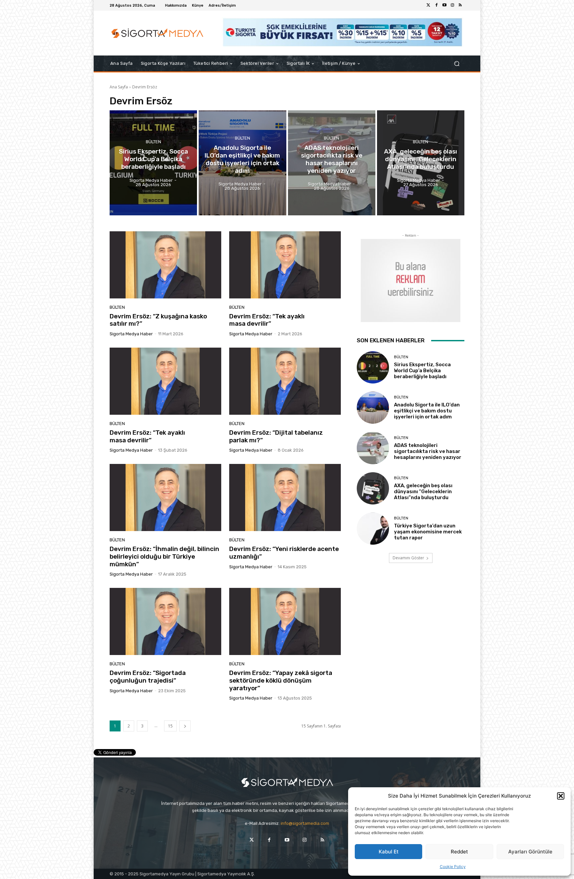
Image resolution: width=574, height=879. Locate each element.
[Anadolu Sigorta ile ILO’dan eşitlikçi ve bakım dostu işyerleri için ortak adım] (242, 162)
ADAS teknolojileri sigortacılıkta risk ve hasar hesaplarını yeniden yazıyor (427, 451)
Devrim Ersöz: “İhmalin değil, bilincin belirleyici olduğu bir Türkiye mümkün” (164, 556)
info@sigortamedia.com (305, 823)
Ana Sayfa (119, 87)
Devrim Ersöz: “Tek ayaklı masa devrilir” (267, 320)
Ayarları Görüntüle (530, 851)
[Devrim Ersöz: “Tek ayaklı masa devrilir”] (285, 264)
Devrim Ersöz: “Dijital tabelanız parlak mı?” (276, 436)
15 (170, 726)
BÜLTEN (153, 142)
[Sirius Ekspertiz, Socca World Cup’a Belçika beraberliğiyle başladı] (153, 162)
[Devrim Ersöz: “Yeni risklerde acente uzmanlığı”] (285, 497)
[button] (560, 796)
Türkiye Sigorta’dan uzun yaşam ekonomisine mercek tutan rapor (428, 532)
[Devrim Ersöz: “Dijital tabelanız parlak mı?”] (285, 381)
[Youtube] (444, 5)
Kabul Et (389, 851)
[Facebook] (436, 5)
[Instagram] (452, 5)
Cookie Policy (453, 866)
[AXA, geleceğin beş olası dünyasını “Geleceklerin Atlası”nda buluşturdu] (420, 162)
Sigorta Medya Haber (131, 333)
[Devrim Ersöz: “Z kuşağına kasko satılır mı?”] (165, 264)
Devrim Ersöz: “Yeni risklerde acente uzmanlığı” (284, 552)
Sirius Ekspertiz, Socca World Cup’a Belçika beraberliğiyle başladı (422, 371)
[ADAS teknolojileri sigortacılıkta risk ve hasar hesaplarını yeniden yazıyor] (331, 162)
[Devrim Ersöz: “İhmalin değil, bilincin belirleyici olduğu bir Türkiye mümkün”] (165, 497)
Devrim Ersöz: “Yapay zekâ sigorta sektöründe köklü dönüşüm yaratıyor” (280, 680)
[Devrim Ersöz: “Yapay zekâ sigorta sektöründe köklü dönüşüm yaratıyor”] (285, 621)
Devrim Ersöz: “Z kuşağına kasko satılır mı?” (158, 320)
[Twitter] (428, 5)
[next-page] (185, 725)
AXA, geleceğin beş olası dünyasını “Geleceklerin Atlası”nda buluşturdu (423, 491)
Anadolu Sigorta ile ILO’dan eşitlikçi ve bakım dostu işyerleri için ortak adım (427, 411)
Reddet (459, 851)
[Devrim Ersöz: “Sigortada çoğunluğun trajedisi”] (165, 621)
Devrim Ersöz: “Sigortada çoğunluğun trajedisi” (148, 676)
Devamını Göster (408, 558)
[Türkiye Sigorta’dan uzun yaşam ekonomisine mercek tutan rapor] (373, 528)
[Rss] (460, 5)
